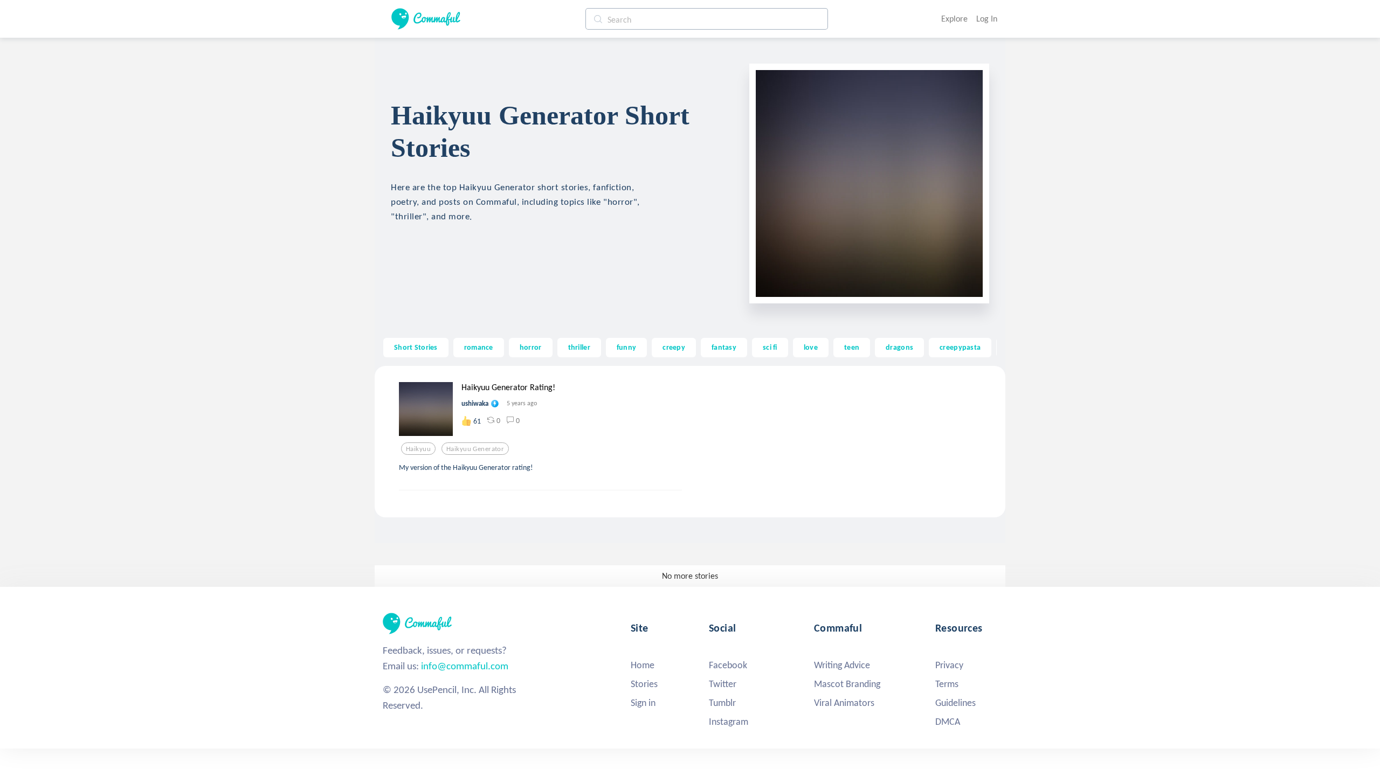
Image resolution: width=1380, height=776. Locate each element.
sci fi (770, 347)
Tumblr (722, 703)
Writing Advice (842, 665)
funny (626, 347)
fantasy (724, 347)
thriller (579, 347)
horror (531, 347)
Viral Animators (844, 703)
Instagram (728, 722)
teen (851, 347)
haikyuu (418, 449)
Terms (946, 684)
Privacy (949, 665)
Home (642, 665)
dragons (899, 347)
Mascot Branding (847, 684)
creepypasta (960, 347)
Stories (644, 684)
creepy (674, 347)
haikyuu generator (475, 449)
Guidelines (955, 703)
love (811, 347)
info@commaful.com (464, 666)
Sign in (643, 703)
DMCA (947, 722)
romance (478, 347)
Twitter (722, 684)
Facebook (728, 665)
